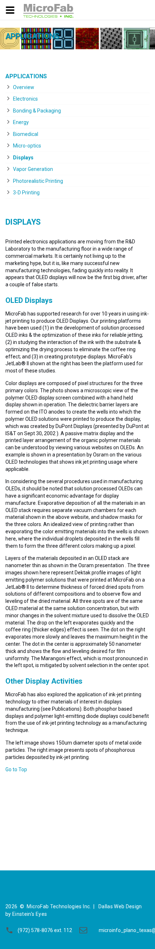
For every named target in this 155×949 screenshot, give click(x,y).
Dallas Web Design (120, 906)
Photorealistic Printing (38, 181)
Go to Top (16, 769)
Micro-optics (27, 146)
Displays (23, 157)
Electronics (25, 99)
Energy (21, 122)
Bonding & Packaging (37, 111)
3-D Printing (26, 192)
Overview (23, 87)
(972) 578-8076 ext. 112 (45, 930)
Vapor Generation (33, 169)
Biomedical (25, 134)
